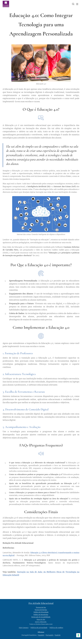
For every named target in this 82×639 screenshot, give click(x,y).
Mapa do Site (41, 619)
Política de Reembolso (41, 614)
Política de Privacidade (41, 612)
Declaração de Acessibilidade (41, 617)
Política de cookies (56, 628)
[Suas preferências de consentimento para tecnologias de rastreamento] (78, 635)
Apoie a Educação (41, 622)
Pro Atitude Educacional (41, 603)
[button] (73, 4)
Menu (77, 4)
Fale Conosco (23, 628)
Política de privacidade (39, 628)
